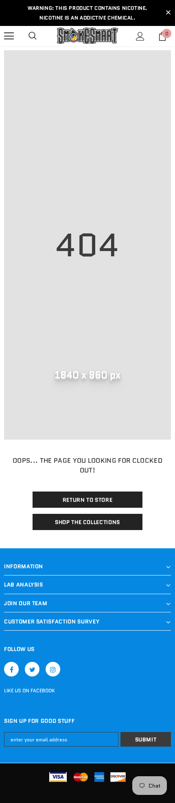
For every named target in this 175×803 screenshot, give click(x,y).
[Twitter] (32, 669)
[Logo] (87, 36)
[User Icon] (140, 36)
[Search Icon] (32, 36)
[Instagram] (53, 669)
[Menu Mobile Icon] (9, 36)
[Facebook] (11, 669)
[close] (168, 13)
